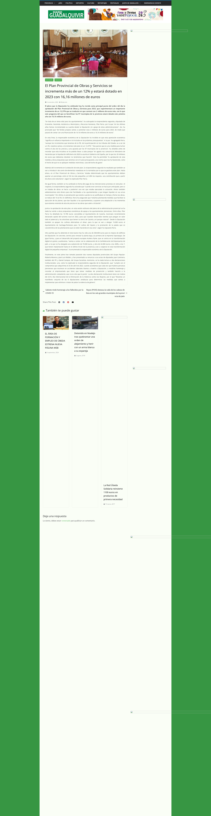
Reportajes (102, 3)
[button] (54, 3)
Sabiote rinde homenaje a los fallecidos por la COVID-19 (64, 291)
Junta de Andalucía (130, 3)
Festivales (114, 3)
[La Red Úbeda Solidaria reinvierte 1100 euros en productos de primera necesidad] (114, 317)
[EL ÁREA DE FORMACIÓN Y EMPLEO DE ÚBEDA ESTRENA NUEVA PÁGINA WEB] (56, 317)
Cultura (90, 3)
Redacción (64, 102)
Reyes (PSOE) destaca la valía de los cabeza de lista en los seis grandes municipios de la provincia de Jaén (105, 293)
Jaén (60, 3)
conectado (66, 521)
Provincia (49, 3)
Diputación (49, 80)
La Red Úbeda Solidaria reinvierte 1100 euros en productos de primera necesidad (113, 492)
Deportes (80, 3)
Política (69, 3)
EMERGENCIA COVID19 (152, 3)
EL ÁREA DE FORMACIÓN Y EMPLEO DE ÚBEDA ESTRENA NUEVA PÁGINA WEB (55, 340)
